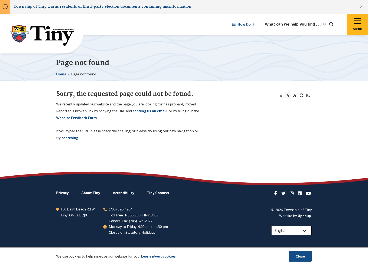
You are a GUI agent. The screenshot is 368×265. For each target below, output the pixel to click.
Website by (295, 215)
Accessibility (123, 192)
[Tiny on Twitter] (283, 193)
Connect (158, 192)
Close (300, 256)
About (90, 192)
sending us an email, (150, 111)
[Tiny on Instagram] (292, 193)
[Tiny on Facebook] (276, 193)
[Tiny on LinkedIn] (300, 193)
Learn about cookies (158, 256)
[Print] (301, 95)
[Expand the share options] (308, 95)
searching (70, 137)
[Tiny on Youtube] (309, 193)
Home (61, 74)
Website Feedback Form (76, 117)
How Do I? (246, 24)
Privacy (62, 192)
